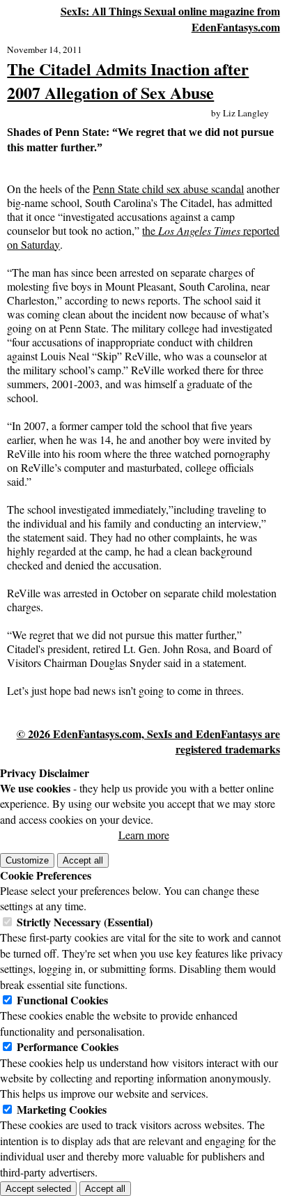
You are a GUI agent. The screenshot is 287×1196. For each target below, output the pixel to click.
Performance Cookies (67, 1046)
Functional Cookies (62, 1000)
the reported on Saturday (143, 237)
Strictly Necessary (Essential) (85, 922)
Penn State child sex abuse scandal (168, 188)
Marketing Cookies (62, 1109)
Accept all (83, 860)
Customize (27, 860)
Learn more (143, 834)
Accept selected (38, 1188)
